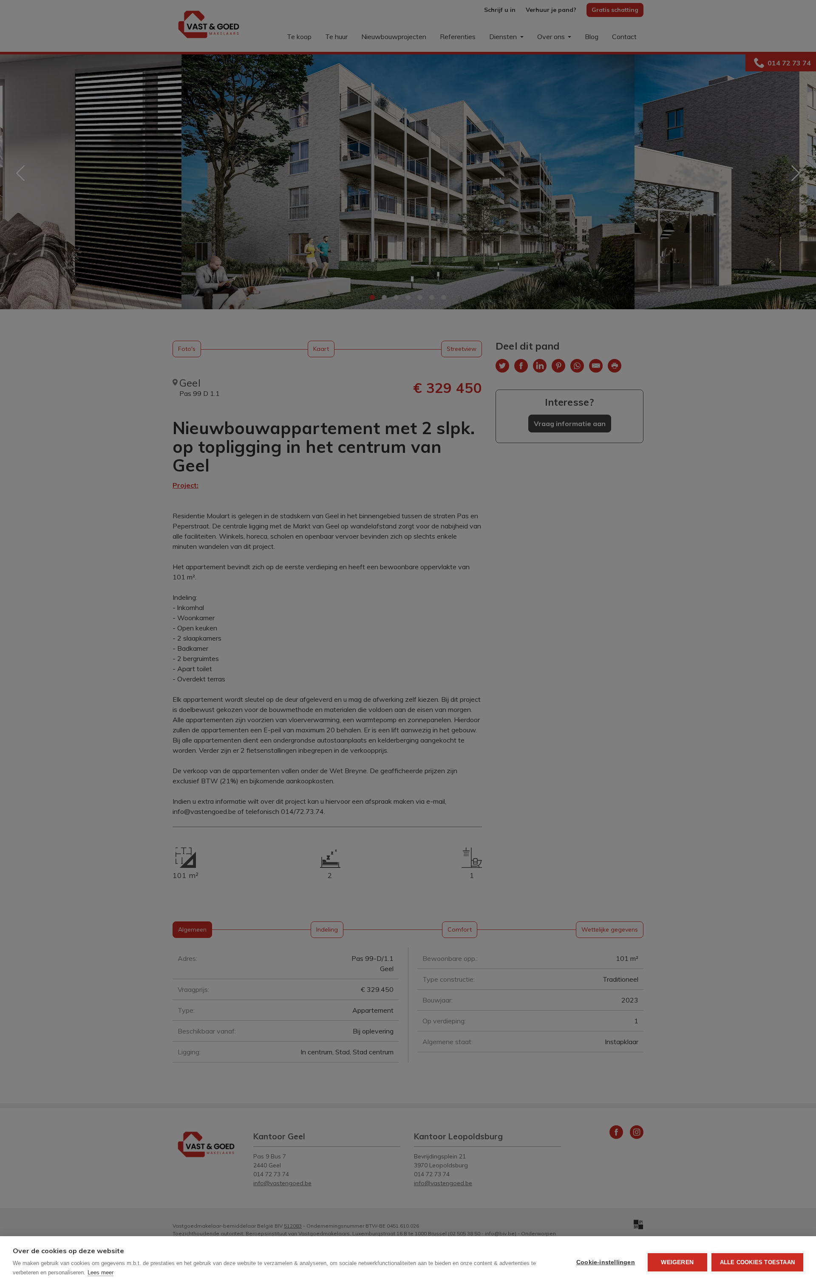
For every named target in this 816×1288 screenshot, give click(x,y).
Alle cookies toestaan (757, 1262)
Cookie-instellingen (605, 1262)
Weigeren (677, 1262)
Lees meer (100, 1272)
